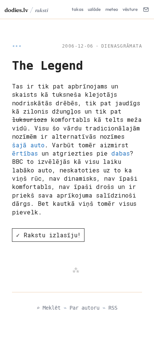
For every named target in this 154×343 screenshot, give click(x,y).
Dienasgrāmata (121, 46)
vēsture (130, 9)
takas (77, 9)
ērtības (25, 153)
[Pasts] (146, 9)
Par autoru (84, 308)
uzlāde (94, 9)
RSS (112, 308)
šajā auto (28, 145)
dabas (120, 153)
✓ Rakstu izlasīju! (48, 235)
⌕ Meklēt (49, 308)
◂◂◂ (16, 46)
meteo (111, 9)
